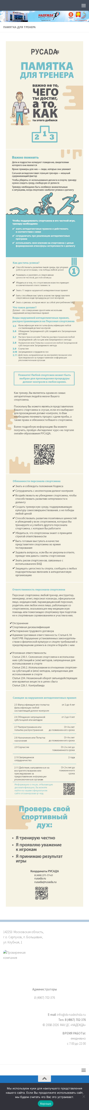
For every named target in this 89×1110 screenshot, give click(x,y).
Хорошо (45, 1103)
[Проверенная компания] (44, 960)
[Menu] (83, 5)
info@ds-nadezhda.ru (71, 1015)
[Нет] (83, 1096)
